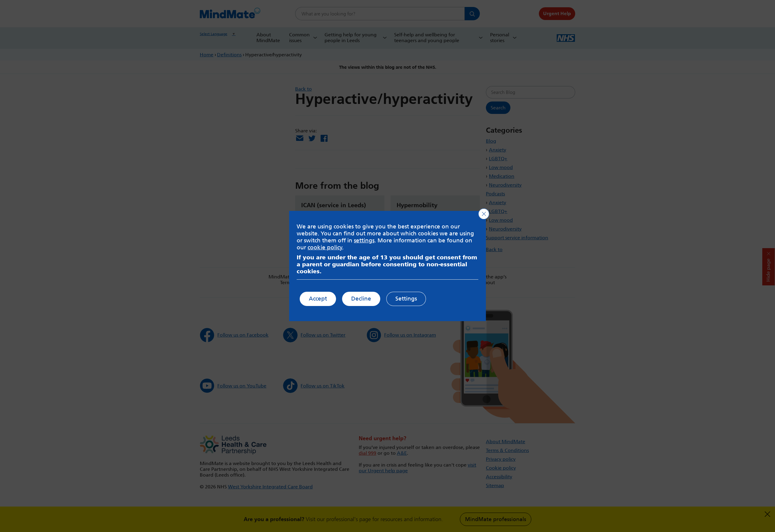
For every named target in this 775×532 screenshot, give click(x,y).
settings (364, 240)
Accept (318, 298)
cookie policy (325, 247)
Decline (361, 298)
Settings (406, 298)
